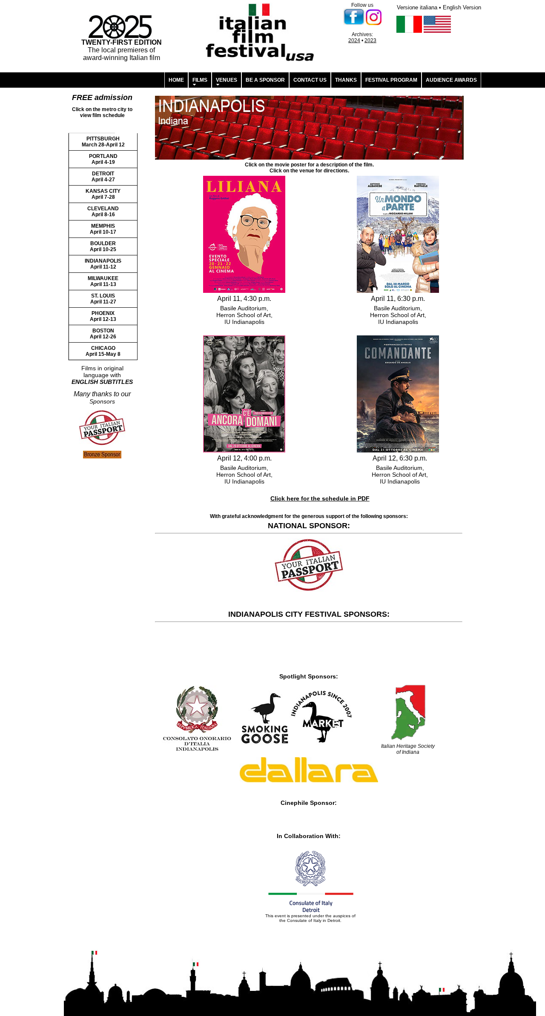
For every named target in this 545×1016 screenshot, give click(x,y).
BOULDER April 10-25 (103, 246)
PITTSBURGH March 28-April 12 (103, 142)
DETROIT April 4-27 (103, 177)
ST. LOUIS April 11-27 (103, 299)
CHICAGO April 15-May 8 (103, 351)
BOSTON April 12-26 (103, 334)
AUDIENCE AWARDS (451, 80)
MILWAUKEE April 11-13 (103, 281)
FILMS (199, 80)
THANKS (346, 80)
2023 (370, 40)
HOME (176, 80)
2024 (354, 40)
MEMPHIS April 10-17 (103, 229)
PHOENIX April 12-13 (103, 316)
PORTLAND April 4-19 (103, 159)
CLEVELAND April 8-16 (103, 212)
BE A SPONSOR (265, 80)
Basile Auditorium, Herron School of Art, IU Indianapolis (244, 315)
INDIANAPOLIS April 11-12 (103, 264)
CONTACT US (310, 80)
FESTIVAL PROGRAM (391, 80)
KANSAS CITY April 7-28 (103, 194)
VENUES (226, 80)
